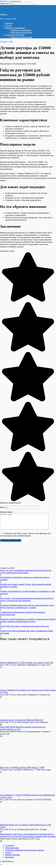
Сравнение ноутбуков (14, 35)
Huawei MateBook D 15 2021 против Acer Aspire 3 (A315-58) (26, 662)
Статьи (8, 25)
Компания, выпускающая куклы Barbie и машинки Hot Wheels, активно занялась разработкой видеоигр (28, 620)
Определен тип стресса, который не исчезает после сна (24, 626)
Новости (9, 23)
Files (11, 41)
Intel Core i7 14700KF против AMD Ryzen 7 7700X (22, 767)
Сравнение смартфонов (20, 30)
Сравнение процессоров (21, 37)
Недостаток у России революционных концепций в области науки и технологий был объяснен (27, 599)
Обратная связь (12, 848)
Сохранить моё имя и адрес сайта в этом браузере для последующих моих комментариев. (25, 534)
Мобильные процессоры (21, 32)
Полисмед (9, 857)
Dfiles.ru (3, 14)
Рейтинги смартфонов (15, 28)
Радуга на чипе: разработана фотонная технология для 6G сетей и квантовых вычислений (25, 571)
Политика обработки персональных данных (24, 850)
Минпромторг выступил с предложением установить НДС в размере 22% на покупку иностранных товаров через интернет (28, 835)
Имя (2, 507)
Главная (3, 41)
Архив (8, 852)
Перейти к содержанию (10, 1)
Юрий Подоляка (12, 855)
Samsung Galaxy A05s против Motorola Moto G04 (21, 720)
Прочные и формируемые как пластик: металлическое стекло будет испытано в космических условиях (27, 606)
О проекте (9, 845)
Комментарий (6, 512)
